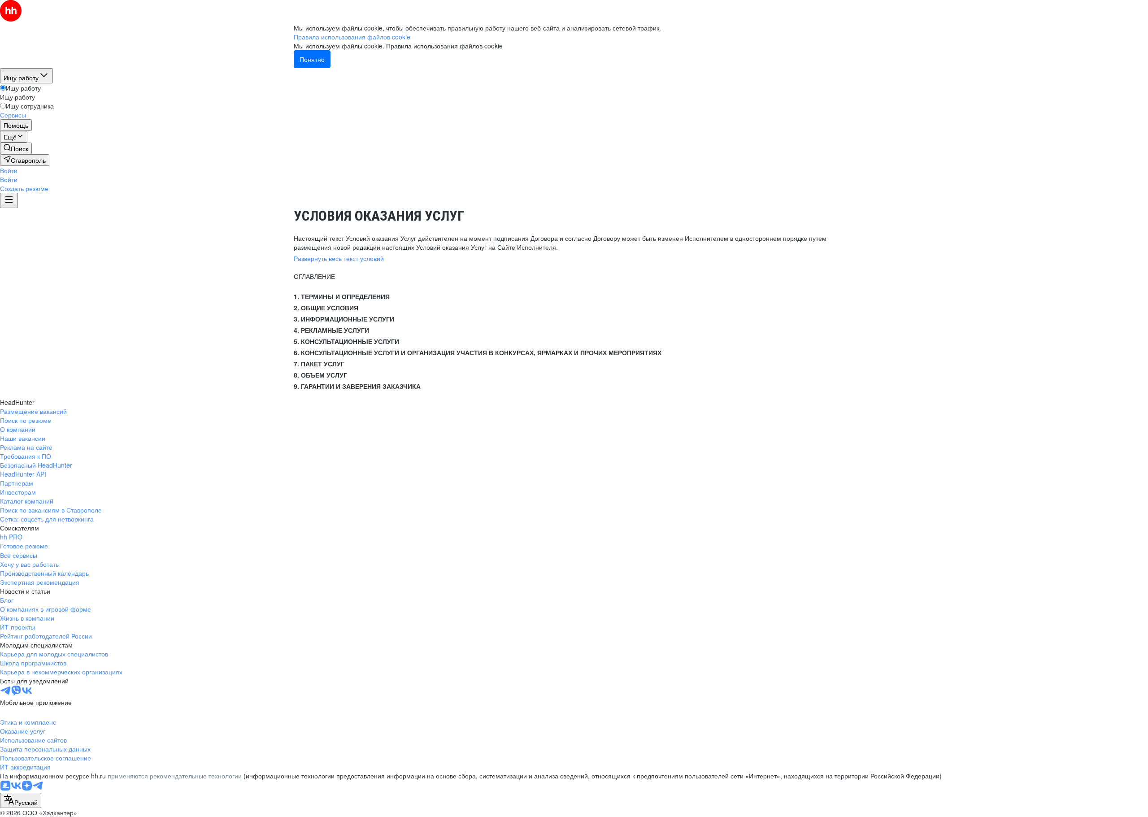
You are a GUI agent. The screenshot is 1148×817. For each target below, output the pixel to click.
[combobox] (20, 800)
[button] (8, 170)
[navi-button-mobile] (9, 200)
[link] (16, 148)
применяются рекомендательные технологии (175, 775)
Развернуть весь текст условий (339, 258)
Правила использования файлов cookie (444, 45)
